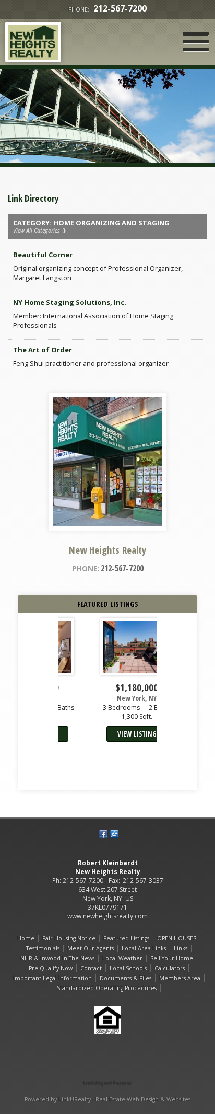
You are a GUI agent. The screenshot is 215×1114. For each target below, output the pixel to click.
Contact (91, 968)
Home (25, 938)
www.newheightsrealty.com (107, 916)
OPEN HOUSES (176, 938)
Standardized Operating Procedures (107, 988)
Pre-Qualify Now (51, 968)
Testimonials (42, 948)
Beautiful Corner (43, 254)
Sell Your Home (171, 958)
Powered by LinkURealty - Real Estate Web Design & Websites (107, 1099)
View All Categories (37, 230)
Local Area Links (144, 948)
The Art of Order (42, 349)
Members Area (179, 978)
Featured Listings (126, 938)
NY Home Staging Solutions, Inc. (69, 302)
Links (180, 948)
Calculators (169, 968)
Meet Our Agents (90, 948)
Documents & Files (125, 978)
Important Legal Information (52, 978)
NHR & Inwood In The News (57, 958)
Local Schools (128, 968)
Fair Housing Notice (68, 938)
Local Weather (122, 958)
